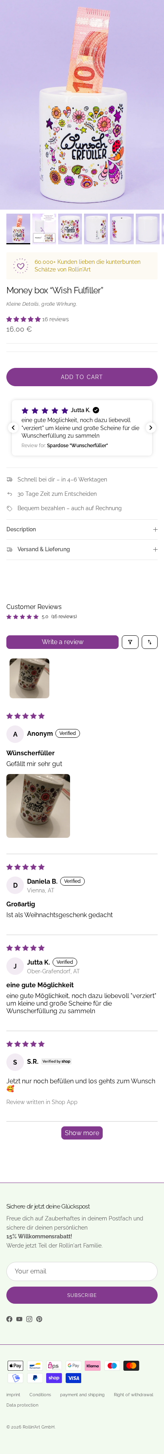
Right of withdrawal (133, 1394)
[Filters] (130, 642)
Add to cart (82, 377)
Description (21, 529)
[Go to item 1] (29, 678)
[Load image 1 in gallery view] (82, 105)
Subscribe (82, 1295)
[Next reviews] (151, 427)
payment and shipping (82, 1394)
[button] (24, 319)
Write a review (63, 642)
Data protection (22, 1405)
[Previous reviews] (13, 427)
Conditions (40, 1394)
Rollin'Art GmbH (39, 1427)
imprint (13, 1394)
